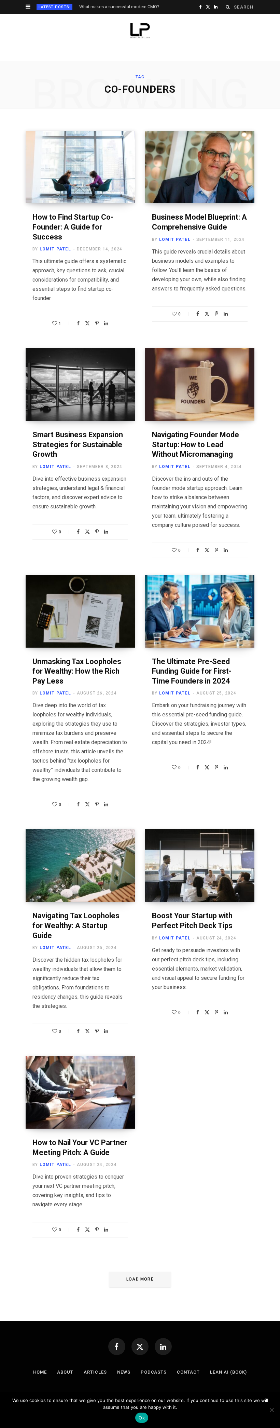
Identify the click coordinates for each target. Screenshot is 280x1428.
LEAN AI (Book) (228, 1372)
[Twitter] (87, 323)
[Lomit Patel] (140, 31)
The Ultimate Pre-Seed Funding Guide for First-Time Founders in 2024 (192, 671)
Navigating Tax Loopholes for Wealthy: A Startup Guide (76, 925)
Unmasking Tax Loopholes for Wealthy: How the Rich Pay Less (76, 671)
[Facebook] (78, 323)
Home (40, 1372)
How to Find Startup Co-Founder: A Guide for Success (72, 227)
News (123, 1372)
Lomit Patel (55, 249)
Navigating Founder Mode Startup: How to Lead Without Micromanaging (195, 444)
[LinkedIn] (106, 323)
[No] (271, 1409)
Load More (140, 1279)
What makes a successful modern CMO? (119, 6)
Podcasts (154, 1372)
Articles (95, 1372)
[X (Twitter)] (140, 1346)
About (65, 1372)
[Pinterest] (97, 323)
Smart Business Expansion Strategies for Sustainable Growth (77, 444)
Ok (142, 1417)
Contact (188, 1372)
